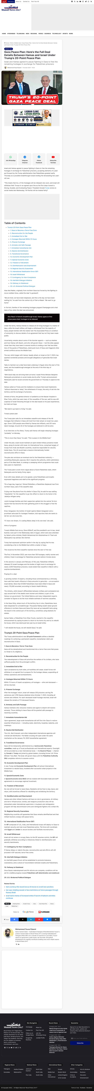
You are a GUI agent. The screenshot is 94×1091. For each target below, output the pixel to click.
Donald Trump (26, 903)
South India (39, 1075)
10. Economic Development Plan (21, 257)
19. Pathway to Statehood (19, 283)
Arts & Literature (85, 1069)
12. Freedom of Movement (19, 263)
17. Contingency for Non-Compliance (23, 277)
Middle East (17, 43)
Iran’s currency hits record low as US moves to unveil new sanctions (30, 887)
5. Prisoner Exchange (17, 242)
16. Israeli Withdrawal (17, 274)
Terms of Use (75, 1087)
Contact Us (26, 1)
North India (39, 1072)
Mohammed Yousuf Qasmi (14, 67)
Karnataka (7, 1072)
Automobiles (73, 1072)
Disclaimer (89, 1087)
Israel (7, 906)
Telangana (21, 33)
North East (39, 1069)
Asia (49, 1069)
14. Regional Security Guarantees (21, 268)
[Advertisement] (63, 17)
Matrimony (11, 1)
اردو (4, 1)
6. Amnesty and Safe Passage (20, 245)
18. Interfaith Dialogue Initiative (21, 280)
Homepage (29, 1027)
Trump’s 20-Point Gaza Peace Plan (19, 227)
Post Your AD (35, 1)
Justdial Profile (40, 1038)
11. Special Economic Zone (19, 260)
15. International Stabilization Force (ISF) (24, 271)
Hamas (52, 903)
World (40, 33)
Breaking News (16, 903)
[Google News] (28, 912)
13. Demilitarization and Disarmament (23, 266)
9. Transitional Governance (19, 254)
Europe (60, 1069)
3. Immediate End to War (18, 236)
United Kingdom (62, 1075)
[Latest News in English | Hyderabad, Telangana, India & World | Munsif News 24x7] (11, 8)
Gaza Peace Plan (43, 903)
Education (83, 1075)
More (71, 33)
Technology (56, 33)
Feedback (82, 1087)
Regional (34, 33)
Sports (65, 33)
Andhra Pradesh (18, 1069)
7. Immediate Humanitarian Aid (20, 248)
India (27, 33)
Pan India (28, 1075)
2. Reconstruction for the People (21, 233)
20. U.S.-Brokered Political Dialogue (22, 286)
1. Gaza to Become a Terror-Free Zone (23, 230)
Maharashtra (17, 1072)
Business (48, 33)
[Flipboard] (44, 912)
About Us (18, 1)
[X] (16, 944)
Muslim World (62, 1072)
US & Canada (62, 1078)
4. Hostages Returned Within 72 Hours (23, 239)
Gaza (34, 903)
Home (4, 33)
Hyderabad (11, 33)
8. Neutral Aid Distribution (19, 251)
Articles (72, 1069)
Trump (47, 188)
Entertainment (84, 1078)
